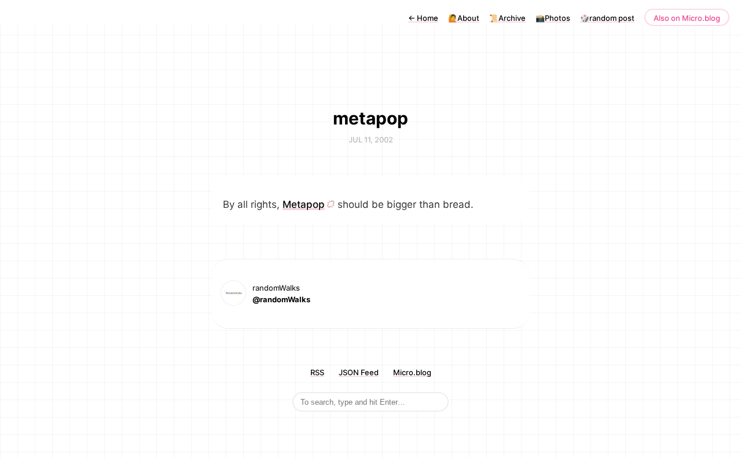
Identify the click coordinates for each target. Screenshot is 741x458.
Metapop (304, 204)
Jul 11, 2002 (371, 139)
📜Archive (507, 18)
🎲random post (607, 18)
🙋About (463, 18)
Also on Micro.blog (687, 18)
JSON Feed (359, 372)
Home (423, 18)
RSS (317, 372)
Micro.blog (412, 372)
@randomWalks (281, 299)
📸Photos (552, 18)
